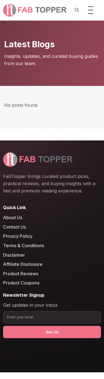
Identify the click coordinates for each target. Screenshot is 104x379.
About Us (12, 217)
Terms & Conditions (23, 245)
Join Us (52, 332)
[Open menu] (91, 10)
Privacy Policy (17, 236)
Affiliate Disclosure (22, 264)
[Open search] (77, 10)
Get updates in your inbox (30, 305)
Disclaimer (14, 254)
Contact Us (14, 227)
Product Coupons (21, 283)
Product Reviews (20, 273)
